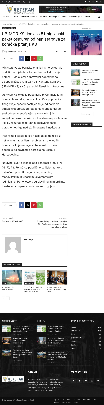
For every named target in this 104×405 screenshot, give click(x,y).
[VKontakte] (98, 380)
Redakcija (12, 51)
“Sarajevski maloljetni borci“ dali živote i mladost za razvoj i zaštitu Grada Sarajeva (23, 353)
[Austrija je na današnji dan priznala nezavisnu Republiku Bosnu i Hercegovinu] (75, 102)
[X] (93, 2)
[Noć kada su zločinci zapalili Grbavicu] (12, 277)
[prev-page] (3, 298)
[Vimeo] (96, 2)
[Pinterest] (34, 58)
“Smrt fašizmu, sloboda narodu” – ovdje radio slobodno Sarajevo (33, 289)
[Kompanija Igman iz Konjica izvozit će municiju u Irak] (57, 277)
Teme (4, 283)
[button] (99, 17)
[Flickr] (85, 380)
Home (4, 24)
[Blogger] (73, 380)
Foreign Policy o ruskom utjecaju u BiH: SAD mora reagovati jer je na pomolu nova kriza (52, 224)
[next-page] (8, 298)
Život (13, 28)
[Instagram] (89, 2)
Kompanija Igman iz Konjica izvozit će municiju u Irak (57, 289)
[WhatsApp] (40, 58)
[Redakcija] (3, 51)
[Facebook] (85, 2)
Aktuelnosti (12, 24)
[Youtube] (100, 2)
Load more (86, 114)
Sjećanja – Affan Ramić (12, 221)
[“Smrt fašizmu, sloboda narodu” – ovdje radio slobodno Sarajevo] (34, 277)
